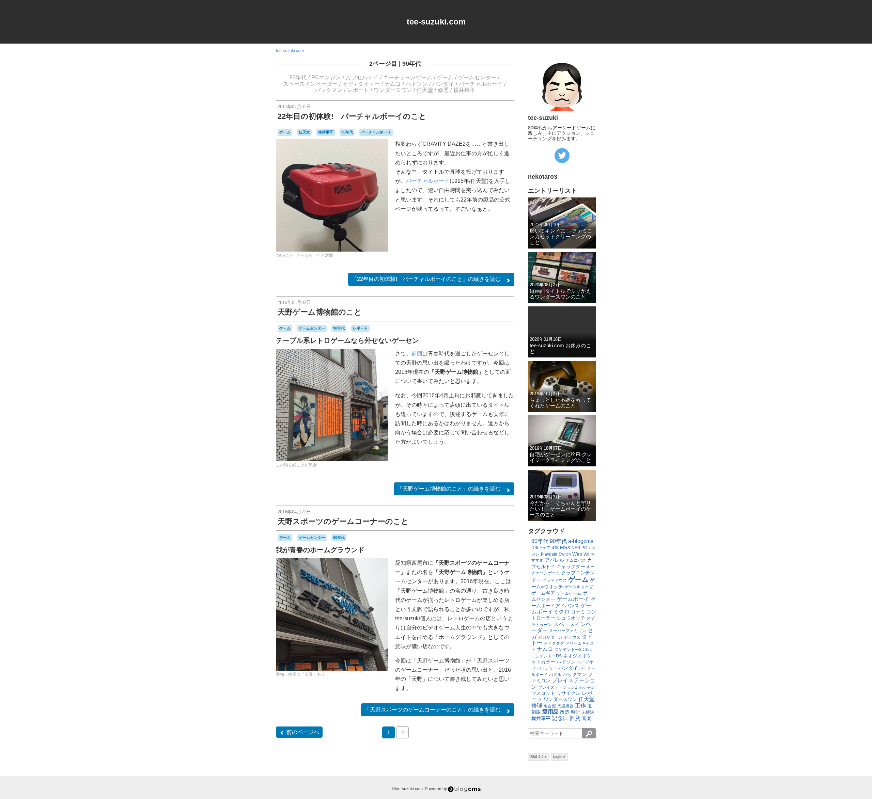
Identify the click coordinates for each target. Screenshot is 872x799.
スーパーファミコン (567, 630)
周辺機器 (565, 706)
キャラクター (571, 566)
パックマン (328, 90)
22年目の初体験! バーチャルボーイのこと (352, 116)
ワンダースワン (393, 90)
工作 (580, 705)
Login (557, 756)
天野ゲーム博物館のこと (320, 312)
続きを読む (426, 279)
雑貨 (575, 718)
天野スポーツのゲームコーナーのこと (343, 521)
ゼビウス (572, 637)
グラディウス (554, 580)
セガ (347, 84)
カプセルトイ (362, 77)
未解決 (588, 712)
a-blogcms (580, 541)
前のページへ (302, 732)
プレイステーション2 (557, 687)
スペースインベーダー (310, 84)
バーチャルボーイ (480, 84)
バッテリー (547, 668)
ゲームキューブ (578, 587)
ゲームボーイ (573, 599)
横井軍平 (464, 90)
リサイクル (568, 693)
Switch (565, 554)
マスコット (543, 693)
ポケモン (587, 687)
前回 (416, 353)
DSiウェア (540, 547)
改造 (565, 712)
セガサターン (550, 637)
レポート (358, 90)
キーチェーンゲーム (407, 77)
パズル (555, 674)
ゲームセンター (477, 77)
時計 (575, 712)
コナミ (578, 611)
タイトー (369, 84)
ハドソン (416, 84)
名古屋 (550, 706)
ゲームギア (543, 593)
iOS (555, 547)
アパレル (554, 560)
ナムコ (393, 84)
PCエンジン (326, 77)
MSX (565, 547)
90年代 (411, 63)
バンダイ (443, 84)
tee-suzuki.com (436, 21)
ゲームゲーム (569, 593)
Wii (586, 554)
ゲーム (445, 77)
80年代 (298, 77)
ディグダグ (554, 643)
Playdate (549, 554)
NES (576, 547)
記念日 (560, 718)
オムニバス (575, 560)
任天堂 (425, 90)
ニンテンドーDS (546, 656)
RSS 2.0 (537, 756)
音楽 (586, 718)
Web (577, 554)
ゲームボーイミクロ (561, 608)
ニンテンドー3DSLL (573, 649)
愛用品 (550, 712)
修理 (443, 90)
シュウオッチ (571, 618)
